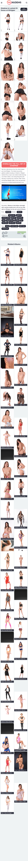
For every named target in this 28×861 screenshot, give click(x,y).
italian (7, 226)
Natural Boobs (6, 217)
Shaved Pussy (10, 220)
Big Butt (14, 217)
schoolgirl (5, 228)
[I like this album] (3, 233)
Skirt (3, 220)
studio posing (14, 226)
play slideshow (23, 9)
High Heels (5, 222)
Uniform (19, 222)
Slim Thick (20, 217)
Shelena (20, 211)
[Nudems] (14, 2)
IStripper (8, 211)
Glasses (17, 220)
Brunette (18, 215)
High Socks (12, 222)
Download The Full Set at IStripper (14, 165)
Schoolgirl (12, 215)
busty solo (22, 226)
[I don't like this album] (6, 233)
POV (22, 220)
